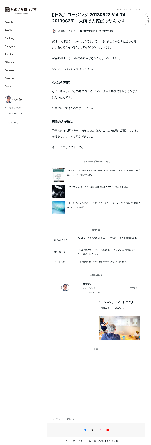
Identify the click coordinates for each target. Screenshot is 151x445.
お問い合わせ (120, 441)
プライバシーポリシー (76, 441)
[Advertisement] (96, 381)
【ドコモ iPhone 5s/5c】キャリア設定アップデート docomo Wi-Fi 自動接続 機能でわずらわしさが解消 (103, 205)
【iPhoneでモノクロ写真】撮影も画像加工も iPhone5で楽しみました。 (98, 186)
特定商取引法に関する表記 (100, 441)
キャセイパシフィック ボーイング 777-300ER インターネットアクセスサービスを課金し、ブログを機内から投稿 (103, 172)
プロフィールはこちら (13, 113)
